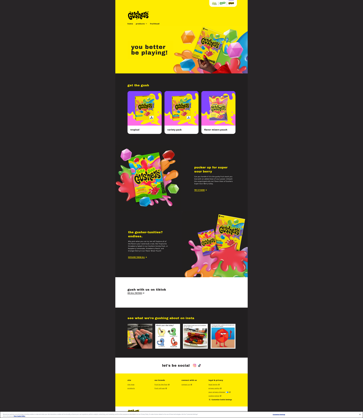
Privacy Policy (215, 388)
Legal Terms (214, 384)
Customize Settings (279, 414)
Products (131, 388)
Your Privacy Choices (219, 392)
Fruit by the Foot (162, 384)
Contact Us (187, 384)
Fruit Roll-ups (161, 388)
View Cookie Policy (19, 416)
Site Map (131, 384)
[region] (181, 414)
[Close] (360, 414)
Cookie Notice (215, 396)
